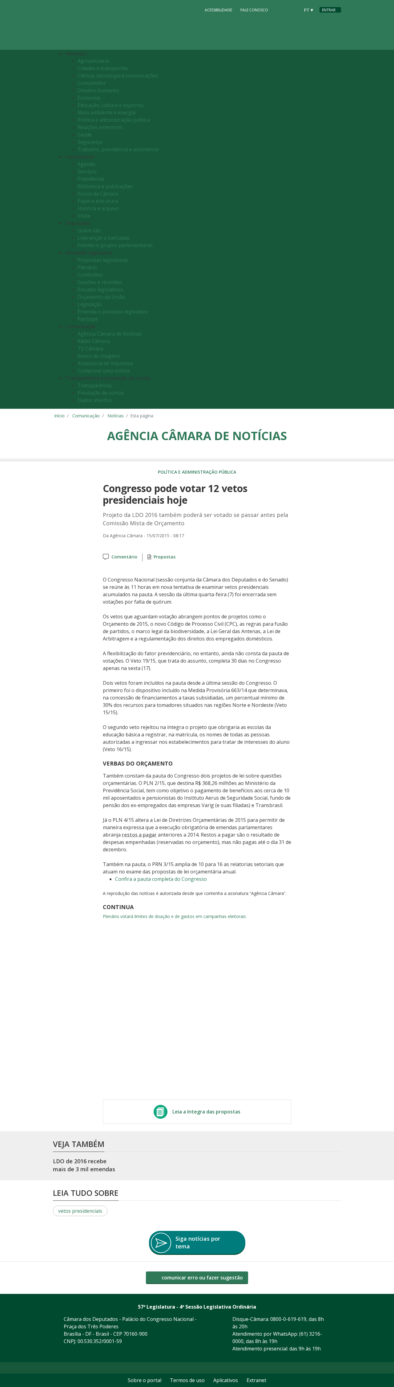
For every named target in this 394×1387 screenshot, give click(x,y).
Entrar (329, 10)
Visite (84, 215)
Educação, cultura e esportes (111, 105)
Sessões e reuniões (100, 282)
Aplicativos (225, 1380)
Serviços (87, 171)
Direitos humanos (98, 90)
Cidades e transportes (103, 68)
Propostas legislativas (103, 260)
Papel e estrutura (98, 201)
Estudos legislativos (100, 289)
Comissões (90, 274)
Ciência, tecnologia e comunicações (118, 75)
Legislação (90, 304)
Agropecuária (93, 60)
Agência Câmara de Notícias (110, 333)
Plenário (87, 267)
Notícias (115, 416)
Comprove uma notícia (104, 370)
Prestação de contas (101, 392)
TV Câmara (90, 348)
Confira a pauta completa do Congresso (161, 879)
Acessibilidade (218, 10)
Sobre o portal (144, 1380)
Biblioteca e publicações (105, 186)
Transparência (94, 385)
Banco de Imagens (99, 356)
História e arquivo (98, 208)
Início (59, 416)
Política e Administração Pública (197, 472)
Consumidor (92, 83)
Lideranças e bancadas (104, 237)
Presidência (91, 178)
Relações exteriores (100, 127)
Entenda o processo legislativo (113, 311)
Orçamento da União (101, 297)
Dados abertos (95, 400)
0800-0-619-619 (288, 1319)
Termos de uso (187, 1380)
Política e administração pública (114, 119)
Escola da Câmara (98, 193)
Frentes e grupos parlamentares (115, 245)
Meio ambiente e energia (106, 112)
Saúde (85, 134)
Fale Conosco (254, 10)
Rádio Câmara (94, 341)
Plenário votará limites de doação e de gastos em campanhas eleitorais (174, 916)
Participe (88, 319)
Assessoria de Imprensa (105, 363)
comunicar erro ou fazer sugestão (201, 1277)
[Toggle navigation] (334, 229)
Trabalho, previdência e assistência (118, 149)
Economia (89, 97)
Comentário (124, 557)
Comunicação (86, 416)
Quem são (89, 230)
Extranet (256, 1380)
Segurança (90, 142)
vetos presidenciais (80, 1211)
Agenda (86, 164)
